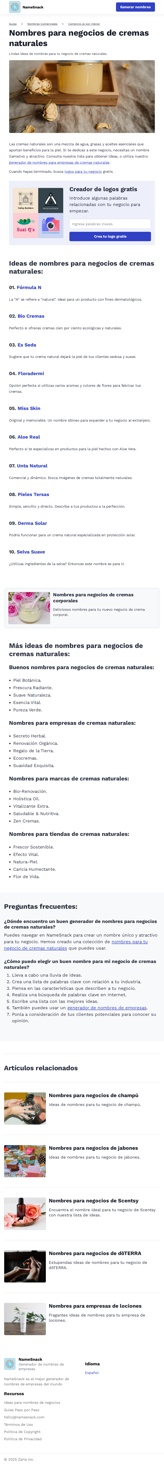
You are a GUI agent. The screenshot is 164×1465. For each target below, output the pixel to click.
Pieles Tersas (33, 494)
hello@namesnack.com (24, 1417)
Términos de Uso (18, 1424)
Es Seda (27, 345)
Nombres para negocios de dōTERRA (95, 1253)
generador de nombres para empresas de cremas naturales (59, 162)
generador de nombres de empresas (107, 1007)
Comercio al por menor (84, 23)
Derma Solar (32, 523)
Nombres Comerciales (42, 23)
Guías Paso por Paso (21, 1410)
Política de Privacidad (23, 1439)
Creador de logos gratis (103, 189)
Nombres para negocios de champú (93, 1095)
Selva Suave (31, 552)
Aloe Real (29, 437)
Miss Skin (29, 408)
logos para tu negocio (83, 171)
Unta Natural (32, 466)
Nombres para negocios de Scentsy (94, 1201)
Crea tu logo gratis (110, 236)
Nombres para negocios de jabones (93, 1148)
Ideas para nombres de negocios (32, 1402)
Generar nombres (135, 7)
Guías (13, 23)
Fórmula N (29, 287)
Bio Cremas (31, 316)
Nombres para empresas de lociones (95, 1306)
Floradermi (31, 373)
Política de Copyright (22, 1432)
